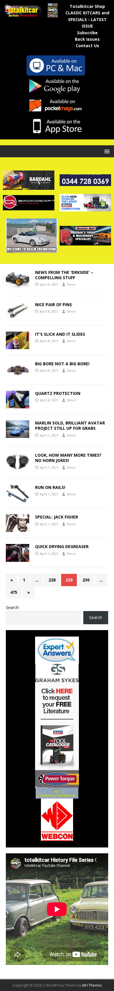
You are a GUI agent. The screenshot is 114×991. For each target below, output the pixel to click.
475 (13, 592)
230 (85, 580)
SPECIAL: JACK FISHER (56, 517)
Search (12, 607)
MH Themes (92, 985)
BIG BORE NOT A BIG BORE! (62, 363)
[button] (106, 151)
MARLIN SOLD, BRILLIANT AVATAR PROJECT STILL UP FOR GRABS (70, 425)
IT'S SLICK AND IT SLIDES (60, 334)
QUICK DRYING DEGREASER (62, 546)
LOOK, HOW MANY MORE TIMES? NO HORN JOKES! (68, 457)
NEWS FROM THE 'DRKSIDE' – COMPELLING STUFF (64, 275)
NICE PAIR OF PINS (53, 304)
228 (52, 580)
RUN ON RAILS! (50, 487)
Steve (71, 284)
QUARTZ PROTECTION (57, 393)
